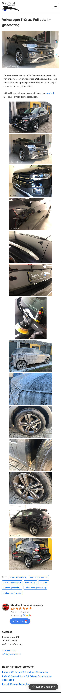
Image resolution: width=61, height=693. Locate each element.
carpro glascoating (18, 577)
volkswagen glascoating (35, 588)
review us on (18, 621)
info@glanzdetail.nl (11, 654)
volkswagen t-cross (12, 593)
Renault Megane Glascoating (16, 684)
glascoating (30, 582)
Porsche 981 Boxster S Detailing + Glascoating (25, 672)
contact (50, 93)
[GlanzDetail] (10, 6)
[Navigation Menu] (55, 6)
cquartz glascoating (12, 582)
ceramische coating (38, 577)
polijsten (43, 582)
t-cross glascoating (12, 588)
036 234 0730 (9, 650)
